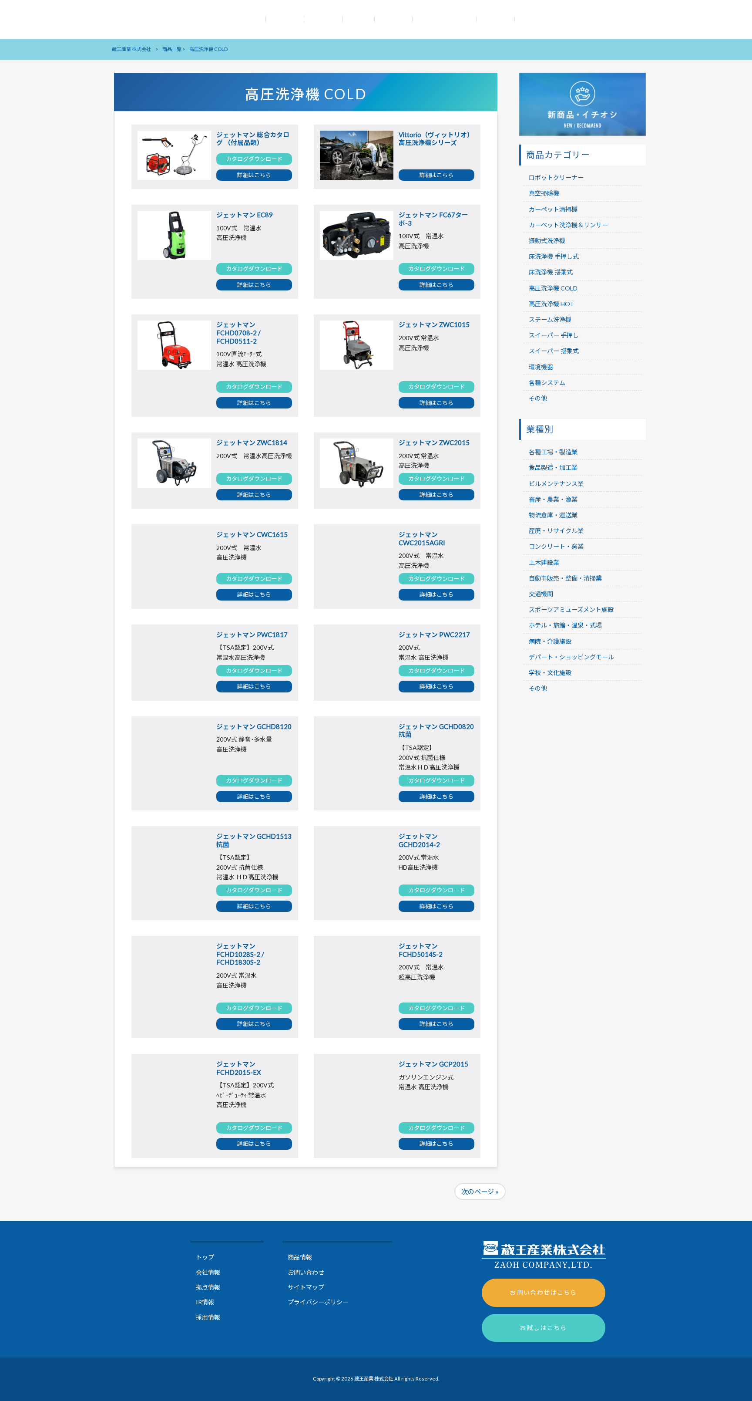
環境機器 (541, 367)
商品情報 (300, 1257)
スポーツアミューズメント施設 (571, 609)
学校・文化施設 (550, 672)
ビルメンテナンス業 (556, 483)
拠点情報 (208, 1287)
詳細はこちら (254, 175)
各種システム (547, 382)
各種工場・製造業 (553, 452)
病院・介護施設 (550, 641)
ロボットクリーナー (556, 177)
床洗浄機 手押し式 (554, 256)
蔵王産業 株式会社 (131, 49)
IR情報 (205, 1302)
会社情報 (208, 1272)
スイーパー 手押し (554, 335)
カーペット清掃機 (553, 209)
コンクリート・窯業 (556, 546)
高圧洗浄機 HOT (551, 303)
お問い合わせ (306, 1272)
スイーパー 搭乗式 (554, 350)
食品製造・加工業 (553, 467)
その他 (538, 398)
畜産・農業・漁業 (553, 499)
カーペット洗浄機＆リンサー (568, 225)
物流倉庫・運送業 (553, 515)
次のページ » (480, 1191)
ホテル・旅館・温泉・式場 (565, 625)
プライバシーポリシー (318, 1302)
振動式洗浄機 (547, 240)
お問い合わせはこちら (543, 1292)
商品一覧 (171, 49)
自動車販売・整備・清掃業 (565, 578)
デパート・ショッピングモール (571, 657)
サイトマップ (306, 1287)
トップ (205, 1257)
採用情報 (208, 1317)
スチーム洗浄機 (550, 319)
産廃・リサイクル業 (556, 530)
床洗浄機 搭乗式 (551, 272)
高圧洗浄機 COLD (553, 288)
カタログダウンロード (254, 158)
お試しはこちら (543, 1327)
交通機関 (541, 594)
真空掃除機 (544, 193)
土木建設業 (544, 562)
